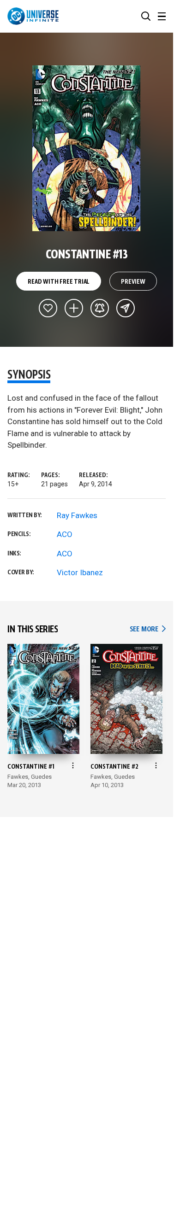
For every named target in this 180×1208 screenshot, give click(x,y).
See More (148, 629)
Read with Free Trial (59, 282)
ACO (64, 534)
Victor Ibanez (80, 572)
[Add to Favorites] (48, 308)
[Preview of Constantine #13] (86, 148)
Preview (133, 282)
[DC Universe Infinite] (33, 16)
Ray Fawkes (77, 515)
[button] (145, 16)
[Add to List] (74, 308)
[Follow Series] (99, 308)
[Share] (125, 308)
